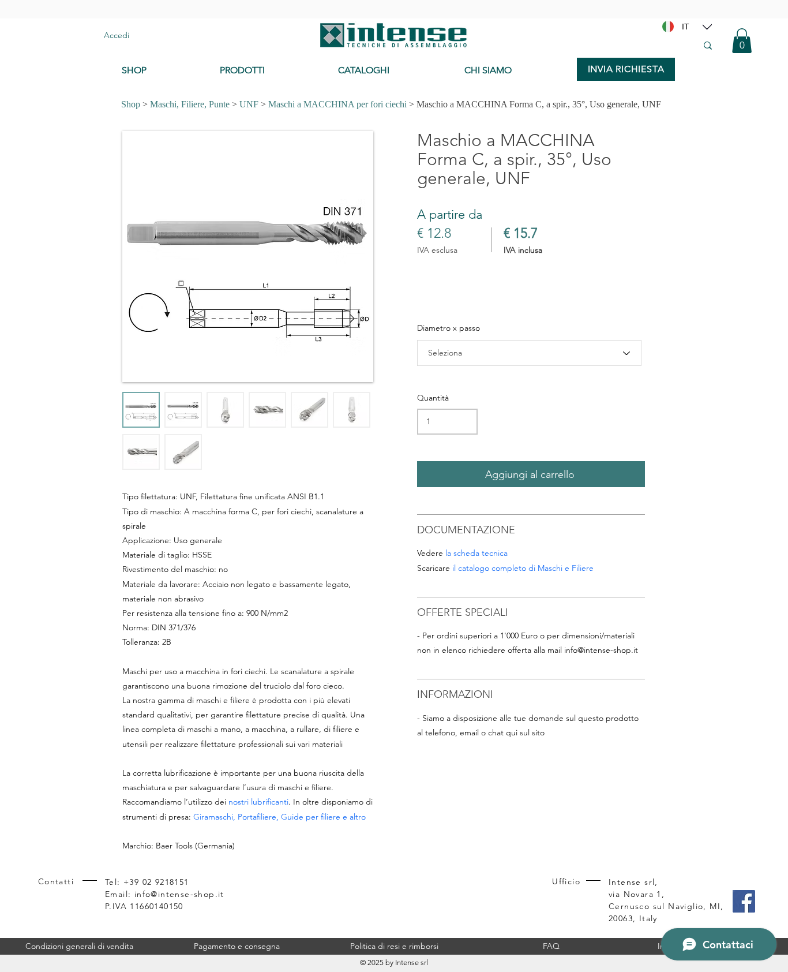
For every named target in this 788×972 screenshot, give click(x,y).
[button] (741, 40)
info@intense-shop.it (601, 650)
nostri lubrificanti (258, 802)
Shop (130, 104)
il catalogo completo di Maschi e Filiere (523, 568)
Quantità (433, 398)
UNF (248, 104)
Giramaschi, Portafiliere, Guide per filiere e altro (279, 817)
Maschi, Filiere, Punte (190, 104)
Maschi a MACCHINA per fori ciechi (337, 104)
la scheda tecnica (476, 553)
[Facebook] (744, 901)
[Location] (707, 27)
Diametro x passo (448, 328)
